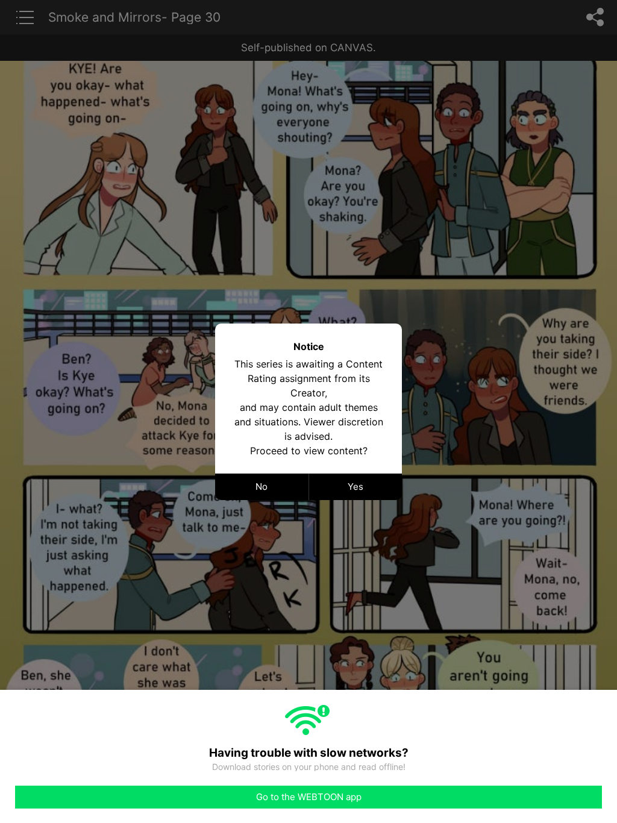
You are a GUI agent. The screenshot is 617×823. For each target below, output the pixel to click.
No (261, 486)
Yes (355, 486)
